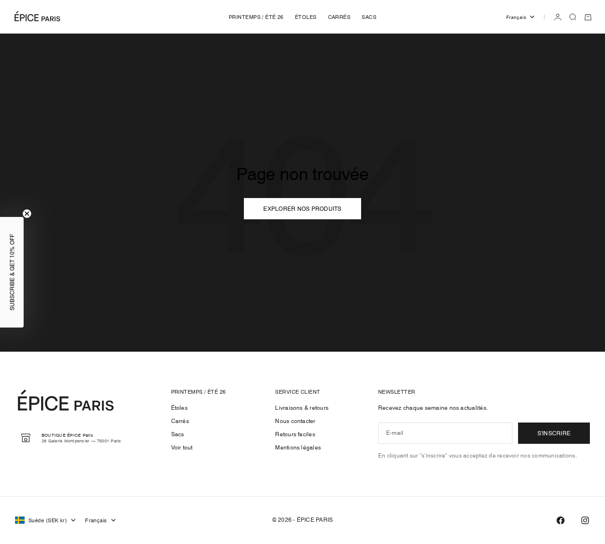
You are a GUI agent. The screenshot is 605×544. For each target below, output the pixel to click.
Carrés (180, 420)
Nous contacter (295, 420)
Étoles (179, 407)
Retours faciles (295, 434)
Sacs (177, 434)
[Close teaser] (27, 213)
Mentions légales (298, 447)
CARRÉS (339, 17)
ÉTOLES (306, 17)
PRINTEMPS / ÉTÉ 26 (256, 17)
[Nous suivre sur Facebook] (560, 520)
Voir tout (182, 447)
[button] (12, 272)
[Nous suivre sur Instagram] (585, 520)
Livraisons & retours (301, 407)
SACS (369, 17)
